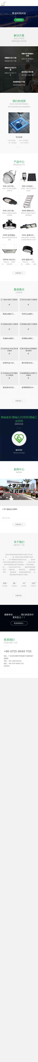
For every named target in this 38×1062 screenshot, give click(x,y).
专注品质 (19, 137)
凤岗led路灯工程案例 (11, 314)
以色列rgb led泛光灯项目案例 (14, 363)
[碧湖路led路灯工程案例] (28, 329)
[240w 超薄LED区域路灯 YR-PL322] (28, 226)
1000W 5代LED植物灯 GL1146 (14, 259)
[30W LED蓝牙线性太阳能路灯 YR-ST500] (28, 177)
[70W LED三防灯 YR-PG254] (9, 177)
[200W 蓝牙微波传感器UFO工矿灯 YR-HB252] (9, 226)
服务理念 (19, 450)
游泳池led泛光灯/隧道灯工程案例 (15, 387)
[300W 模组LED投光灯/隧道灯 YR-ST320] (28, 201)
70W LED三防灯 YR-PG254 (13, 186)
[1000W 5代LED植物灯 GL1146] (9, 250)
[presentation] (3, 440)
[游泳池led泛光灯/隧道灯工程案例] (9, 378)
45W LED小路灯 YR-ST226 (13, 211)
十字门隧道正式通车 (9, 509)
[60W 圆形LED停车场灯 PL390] (28, 250)
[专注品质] (19, 122)
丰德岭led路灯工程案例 (11, 338)
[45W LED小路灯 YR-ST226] (9, 201)
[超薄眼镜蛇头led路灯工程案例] (28, 378)
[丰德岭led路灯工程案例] (9, 329)
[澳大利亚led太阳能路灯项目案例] (28, 353)
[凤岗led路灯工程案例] (9, 304)
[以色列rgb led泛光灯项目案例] (9, 353)
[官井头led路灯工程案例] (28, 304)
